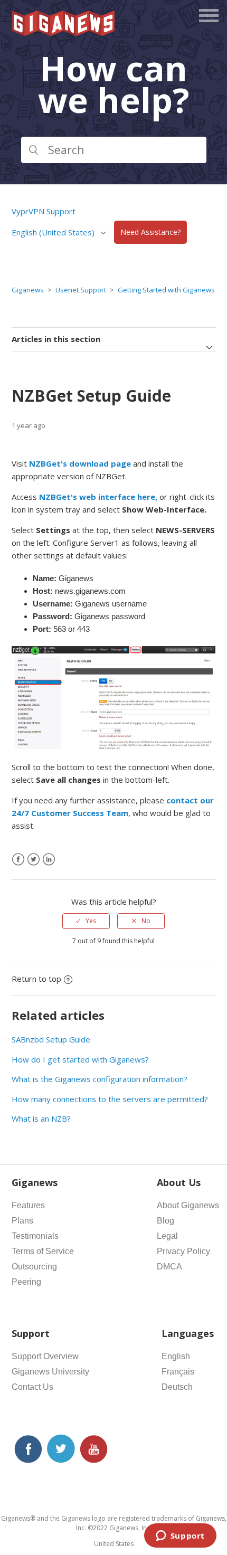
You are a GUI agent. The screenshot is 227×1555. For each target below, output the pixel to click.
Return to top (36, 978)
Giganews (28, 290)
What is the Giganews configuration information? (99, 1079)
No (145, 920)
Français (178, 1371)
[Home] (64, 32)
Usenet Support (80, 290)
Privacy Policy (183, 1251)
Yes (91, 920)
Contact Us (32, 1386)
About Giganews (188, 1205)
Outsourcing (34, 1266)
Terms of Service (43, 1251)
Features (28, 1205)
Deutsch (177, 1386)
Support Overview (45, 1356)
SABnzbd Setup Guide (51, 1039)
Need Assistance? (150, 232)
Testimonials (35, 1235)
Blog (165, 1220)
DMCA (169, 1266)
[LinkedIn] (48, 859)
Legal (167, 1235)
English (176, 1356)
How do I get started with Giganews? (80, 1059)
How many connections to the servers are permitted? (110, 1099)
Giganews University (50, 1371)
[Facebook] (18, 859)
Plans (22, 1220)
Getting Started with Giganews (166, 290)
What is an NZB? (41, 1118)
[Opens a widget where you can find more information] (180, 1536)
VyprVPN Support (43, 211)
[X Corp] (33, 859)
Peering (26, 1281)
